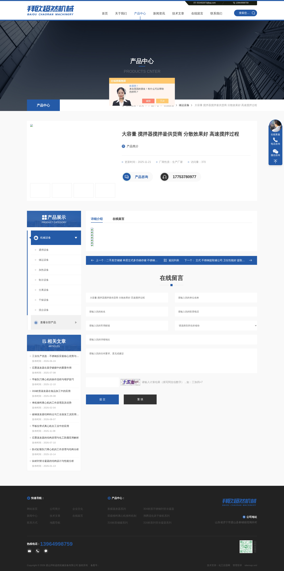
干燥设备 (44, 299)
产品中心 (140, 13)
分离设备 (44, 289)
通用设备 (44, 249)
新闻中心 (32, 515)
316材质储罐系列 (117, 522)
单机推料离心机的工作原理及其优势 (51, 402)
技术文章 (178, 13)
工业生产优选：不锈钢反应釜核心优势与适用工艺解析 (55, 356)
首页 (105, 13)
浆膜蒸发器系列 (116, 508)
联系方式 (32, 522)
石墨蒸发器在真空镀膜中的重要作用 (51, 367)
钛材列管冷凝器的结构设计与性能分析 (53, 461)
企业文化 (77, 508)
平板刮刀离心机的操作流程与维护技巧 (53, 379)
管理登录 (237, 565)
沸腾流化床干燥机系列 (156, 515)
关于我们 (121, 13)
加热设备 (44, 269)
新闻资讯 (159, 13)
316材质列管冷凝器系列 (157, 522)
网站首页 (32, 508)
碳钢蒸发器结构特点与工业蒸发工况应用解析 (55, 414)
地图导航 (55, 522)
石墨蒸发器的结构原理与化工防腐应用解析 (55, 437)
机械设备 (45, 237)
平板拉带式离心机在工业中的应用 (50, 426)
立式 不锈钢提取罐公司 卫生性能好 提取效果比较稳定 (226, 260)
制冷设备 (44, 279)
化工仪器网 (224, 565)
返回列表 (174, 260)
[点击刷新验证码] (130, 382)
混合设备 (44, 309)
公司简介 (55, 508)
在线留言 (197, 13)
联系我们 (216, 13)
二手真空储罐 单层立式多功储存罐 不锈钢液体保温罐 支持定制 (142, 260)
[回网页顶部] (275, 161)
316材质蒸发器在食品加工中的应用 (51, 391)
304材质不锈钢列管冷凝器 (158, 508)
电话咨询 (275, 144)
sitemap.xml (251, 565)
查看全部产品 (48, 322)
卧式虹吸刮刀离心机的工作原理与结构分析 (55, 449)
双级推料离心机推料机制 (121, 515)
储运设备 (184, 105)
